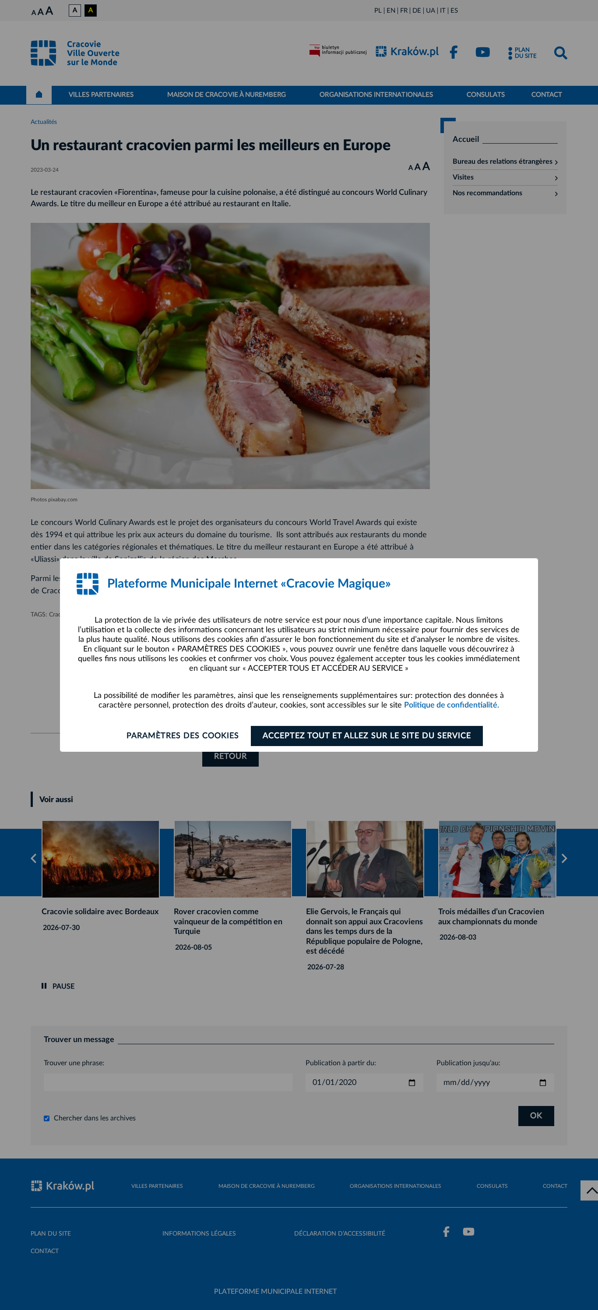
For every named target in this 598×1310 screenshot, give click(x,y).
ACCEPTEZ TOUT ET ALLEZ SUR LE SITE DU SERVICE (367, 736)
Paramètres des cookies (183, 736)
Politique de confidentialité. (451, 705)
